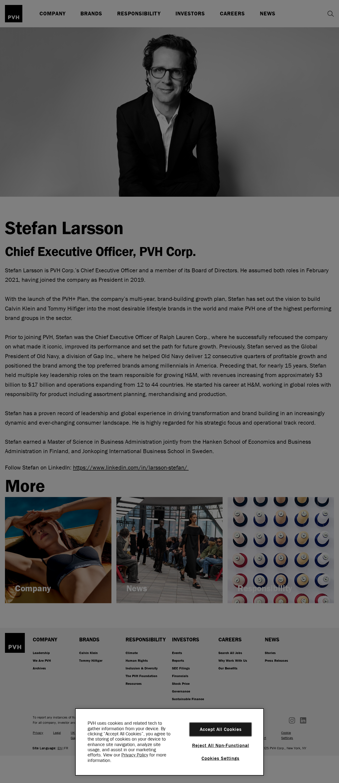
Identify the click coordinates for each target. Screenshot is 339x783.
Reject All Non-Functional (220, 746)
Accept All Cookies (221, 729)
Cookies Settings (220, 758)
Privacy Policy (134, 755)
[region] (169, 742)
